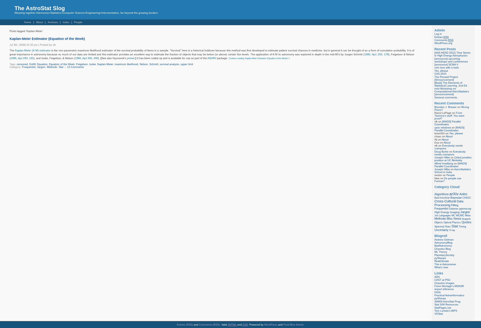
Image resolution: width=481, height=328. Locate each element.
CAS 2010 (440, 73)
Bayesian (456, 197)
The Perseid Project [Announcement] (446, 78)
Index (66, 22)
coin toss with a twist (446, 67)
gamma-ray (465, 208)
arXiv (454, 194)
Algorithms (441, 194)
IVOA (437, 292)
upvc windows (442, 127)
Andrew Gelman (444, 239)
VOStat (438, 313)
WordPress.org (443, 43)
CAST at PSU (442, 280)
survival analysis (169, 64)
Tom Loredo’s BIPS (445, 310)
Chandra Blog (442, 249)
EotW (32, 64)
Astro (463, 194)
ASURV (211, 58)
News (457, 218)
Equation (42, 64)
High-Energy (441, 212)
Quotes (466, 222)
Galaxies (453, 208)
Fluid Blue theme (293, 324)
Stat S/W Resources (446, 304)
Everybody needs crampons (450, 153)
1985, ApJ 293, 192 (22, 58)
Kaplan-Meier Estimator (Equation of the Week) (47, 39)
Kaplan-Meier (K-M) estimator (33, 50)
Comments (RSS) (209, 324)
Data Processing (448, 203)
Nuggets (466, 219)
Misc (450, 218)
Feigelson (82, 64)
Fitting (454, 205)
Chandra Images (444, 283)
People (78, 22)
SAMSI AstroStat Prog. (447, 301)
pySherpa (440, 258)
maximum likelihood (126, 64)
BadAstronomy (443, 245)
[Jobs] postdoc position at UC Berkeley (453, 159)
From (449, 116)
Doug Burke (441, 151)
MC (453, 215)
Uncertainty (441, 230)
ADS (437, 277)
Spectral (439, 226)
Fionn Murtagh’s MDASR (449, 286)
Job (436, 215)
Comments (443, 40)
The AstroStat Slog (39, 8)
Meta (467, 215)
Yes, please (441, 70)
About (39, 22)
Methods (52, 67)
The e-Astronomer (445, 264)
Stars (448, 226)
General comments (445, 97)
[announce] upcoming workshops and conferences (451, 60)
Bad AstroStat (442, 197)
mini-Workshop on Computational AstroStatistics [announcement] (451, 91)
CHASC (467, 197)
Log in (438, 34)
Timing (462, 226)
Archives (53, 22)
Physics (456, 222)
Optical (447, 222)
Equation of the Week (62, 64)
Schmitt (153, 64)
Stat (61, 67)
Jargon (41, 67)
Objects (438, 222)
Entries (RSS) (185, 324)
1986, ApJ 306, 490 (86, 58)
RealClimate (441, 261)
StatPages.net (442, 307)
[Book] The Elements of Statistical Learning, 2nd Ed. (451, 84)
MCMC (460, 215)
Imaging (455, 212)
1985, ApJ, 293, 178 (376, 54)
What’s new (441, 267)
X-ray (452, 230)
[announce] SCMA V (446, 64)
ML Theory (440, 252)
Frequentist (29, 67)
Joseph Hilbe (442, 157)
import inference (444, 289)
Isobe (92, 64)
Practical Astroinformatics (449, 295)
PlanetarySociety (444, 255)
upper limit (187, 64)
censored (22, 64)
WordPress (270, 324)
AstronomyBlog (443, 242)
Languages (445, 215)
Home (27, 22)
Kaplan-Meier (105, 64)
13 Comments (75, 67)
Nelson (144, 64)
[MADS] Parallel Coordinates (447, 123)
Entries (441, 37)
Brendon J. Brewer (445, 107)
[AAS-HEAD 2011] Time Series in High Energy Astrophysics (452, 54)
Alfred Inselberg (443, 163)
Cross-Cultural (445, 201)
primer (131, 58)
